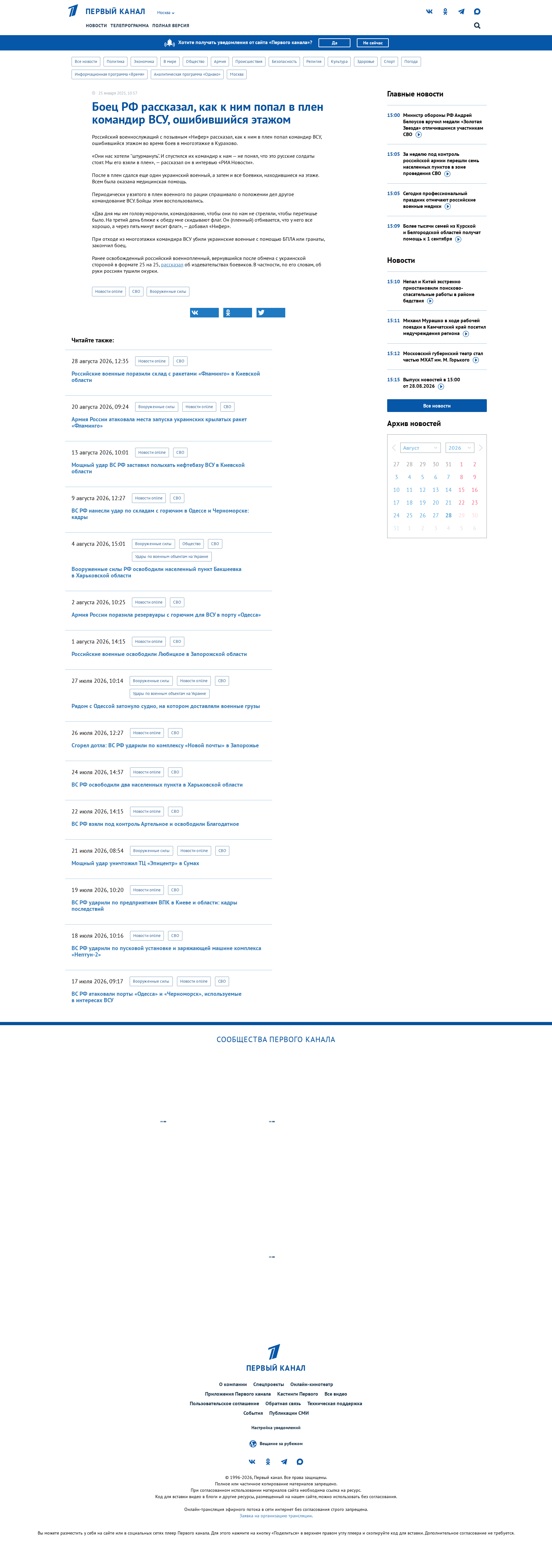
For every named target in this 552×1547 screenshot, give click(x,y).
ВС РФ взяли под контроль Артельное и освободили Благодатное (155, 823)
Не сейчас (373, 43)
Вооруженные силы (168, 291)
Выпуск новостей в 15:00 (431, 382)
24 (396, 515)
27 (396, 464)
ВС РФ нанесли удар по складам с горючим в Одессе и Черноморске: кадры (160, 514)
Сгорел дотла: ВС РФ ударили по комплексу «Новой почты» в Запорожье (165, 745)
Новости (96, 25)
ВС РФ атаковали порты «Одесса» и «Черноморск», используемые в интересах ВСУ (156, 997)
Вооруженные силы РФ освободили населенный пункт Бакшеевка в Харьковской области (156, 572)
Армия (220, 61)
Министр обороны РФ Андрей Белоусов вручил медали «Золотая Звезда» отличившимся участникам (443, 124)
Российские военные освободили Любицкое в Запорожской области (159, 654)
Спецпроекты (268, 1384)
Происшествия (248, 61)
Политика (115, 61)
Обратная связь (283, 1403)
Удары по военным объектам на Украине (172, 556)
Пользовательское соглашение (224, 1403)
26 (422, 515)
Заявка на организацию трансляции (276, 1516)
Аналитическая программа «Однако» (187, 74)
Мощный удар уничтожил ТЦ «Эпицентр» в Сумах (135, 863)
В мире (170, 61)
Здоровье (366, 61)
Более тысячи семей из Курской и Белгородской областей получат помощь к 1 (441, 232)
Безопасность (284, 61)
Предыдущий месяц (394, 448)
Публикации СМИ (289, 1413)
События (253, 1413)
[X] (271, 312)
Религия (313, 61)
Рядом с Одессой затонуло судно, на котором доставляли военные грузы (166, 706)
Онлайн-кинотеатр (311, 1384)
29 (422, 464)
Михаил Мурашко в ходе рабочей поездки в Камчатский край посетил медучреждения (444, 326)
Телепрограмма (130, 25)
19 (422, 502)
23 (474, 502)
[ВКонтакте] (204, 312)
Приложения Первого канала (238, 1394)
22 (461, 502)
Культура (339, 61)
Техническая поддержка (334, 1403)
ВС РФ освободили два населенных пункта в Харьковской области (157, 784)
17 (396, 502)
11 (409, 489)
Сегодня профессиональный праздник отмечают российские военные (439, 199)
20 (436, 502)
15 (461, 489)
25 (409, 515)
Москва (236, 74)
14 (448, 489)
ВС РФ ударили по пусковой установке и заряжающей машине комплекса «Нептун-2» (166, 951)
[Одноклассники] (237, 312)
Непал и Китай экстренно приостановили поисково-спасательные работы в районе (438, 291)
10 (396, 489)
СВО (136, 291)
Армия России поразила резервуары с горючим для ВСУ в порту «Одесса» (166, 614)
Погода (411, 61)
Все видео (336, 1394)
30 (436, 464)
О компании (233, 1384)
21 (448, 502)
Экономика (144, 61)
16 (474, 489)
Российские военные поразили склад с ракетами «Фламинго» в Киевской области (166, 377)
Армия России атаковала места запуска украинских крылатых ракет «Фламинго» (159, 422)
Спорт (389, 61)
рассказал (172, 264)
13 (436, 489)
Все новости (86, 61)
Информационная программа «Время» (109, 74)
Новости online (109, 291)
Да (334, 43)
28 (409, 464)
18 (409, 502)
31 (448, 464)
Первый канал (116, 11)
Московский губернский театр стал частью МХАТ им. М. (443, 356)
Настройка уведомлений (276, 1427)
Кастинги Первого (297, 1394)
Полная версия (170, 25)
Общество (195, 61)
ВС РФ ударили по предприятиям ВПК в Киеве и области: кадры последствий (154, 905)
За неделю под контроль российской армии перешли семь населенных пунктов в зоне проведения (441, 163)
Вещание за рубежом (281, 1443)
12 (422, 489)
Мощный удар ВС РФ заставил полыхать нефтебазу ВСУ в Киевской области (158, 468)
